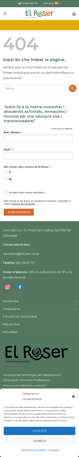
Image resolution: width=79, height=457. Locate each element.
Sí (10, 172)
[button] (73, 396)
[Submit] (72, 88)
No (10, 179)
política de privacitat (23, 203)
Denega (39, 441)
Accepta (39, 430)
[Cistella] (74, 14)
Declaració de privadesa (33, 449)
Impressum (54, 449)
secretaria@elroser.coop (21, 254)
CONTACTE (30, 3)
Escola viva (10, 301)
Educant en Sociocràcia (20, 316)
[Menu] (5, 13)
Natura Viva (11, 324)
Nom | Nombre (13, 132)
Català (48, 3)
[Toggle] (74, 301)
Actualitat (10, 332)
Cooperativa (11, 309)
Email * (9, 149)
